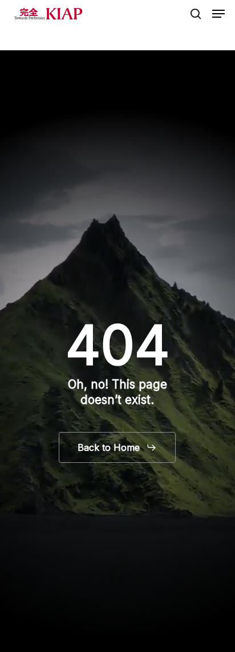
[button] (218, 13)
